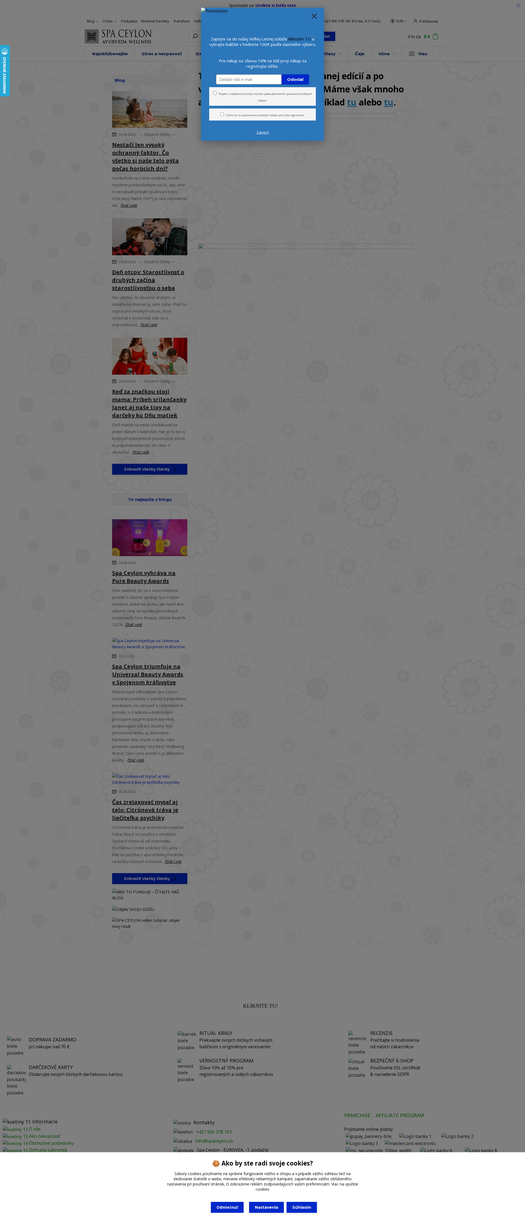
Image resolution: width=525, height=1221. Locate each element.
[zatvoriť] (314, 16)
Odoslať (295, 79)
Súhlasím (301, 1207)
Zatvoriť (262, 132)
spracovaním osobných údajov (259, 115)
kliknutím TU (299, 39)
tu (227, 1207)
